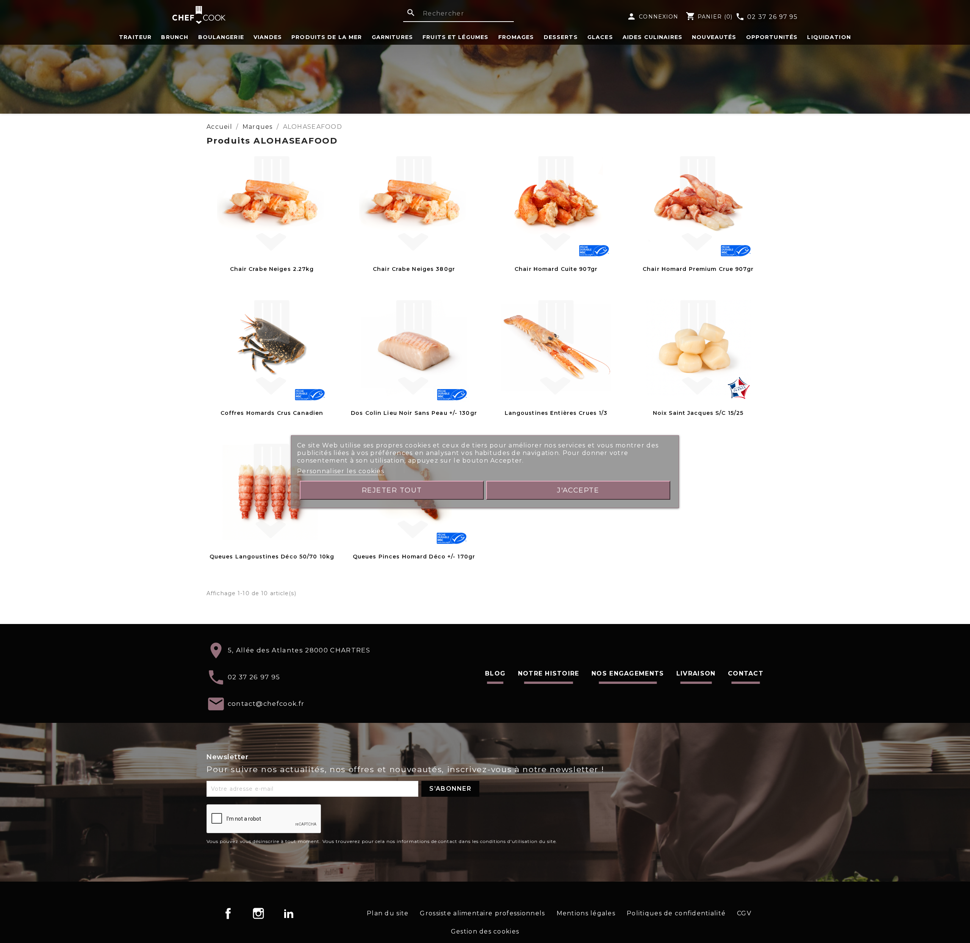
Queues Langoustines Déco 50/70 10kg (272, 556)
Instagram (258, 913)
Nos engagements (627, 673)
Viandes (267, 37)
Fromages (516, 37)
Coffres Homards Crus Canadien (272, 413)
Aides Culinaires (652, 37)
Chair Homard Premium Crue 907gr (698, 269)
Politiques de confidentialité (676, 913)
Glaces (600, 37)
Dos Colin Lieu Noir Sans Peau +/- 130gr (414, 413)
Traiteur (135, 37)
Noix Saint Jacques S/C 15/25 (698, 413)
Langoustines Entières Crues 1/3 (556, 413)
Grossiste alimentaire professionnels (482, 913)
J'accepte (578, 490)
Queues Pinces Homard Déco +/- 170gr (414, 556)
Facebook (228, 913)
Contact (745, 673)
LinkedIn (288, 913)
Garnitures (392, 37)
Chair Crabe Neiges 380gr (414, 269)
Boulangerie (221, 37)
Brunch (174, 37)
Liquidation (829, 37)
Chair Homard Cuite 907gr (556, 269)
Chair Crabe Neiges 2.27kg (272, 269)
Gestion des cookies (485, 931)
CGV (744, 913)
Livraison (696, 673)
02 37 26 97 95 (766, 17)
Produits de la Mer (326, 37)
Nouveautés (714, 37)
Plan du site (387, 913)
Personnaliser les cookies (340, 471)
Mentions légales (586, 913)
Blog (495, 673)
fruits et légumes (455, 37)
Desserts (561, 37)
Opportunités (772, 37)
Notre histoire (548, 673)
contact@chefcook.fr (266, 703)
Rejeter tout (392, 490)
